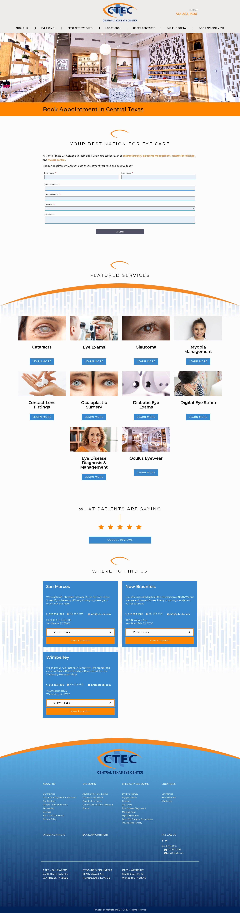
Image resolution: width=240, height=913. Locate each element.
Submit (120, 232)
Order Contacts (144, 28)
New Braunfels (169, 797)
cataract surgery (132, 155)
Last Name (127, 173)
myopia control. (57, 160)
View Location (80, 640)
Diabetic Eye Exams (92, 801)
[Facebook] (163, 840)
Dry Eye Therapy (130, 794)
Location (49, 205)
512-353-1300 (186, 14)
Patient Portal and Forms (55, 804)
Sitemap (47, 812)
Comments (50, 214)
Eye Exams (47, 28)
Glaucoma (127, 804)
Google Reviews (120, 540)
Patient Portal (177, 28)
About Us (22, 28)
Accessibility (49, 808)
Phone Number (52, 194)
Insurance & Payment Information (59, 797)
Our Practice (49, 794)
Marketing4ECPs (114, 910)
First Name (50, 173)
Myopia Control (129, 797)
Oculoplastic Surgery (132, 823)
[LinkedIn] (166, 840)
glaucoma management (156, 155)
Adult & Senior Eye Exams (95, 794)
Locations (112, 28)
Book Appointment (211, 28)
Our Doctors (49, 801)
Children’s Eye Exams (92, 797)
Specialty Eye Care (80, 28)
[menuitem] (22, 28)
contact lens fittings (182, 155)
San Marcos (167, 794)
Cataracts (126, 801)
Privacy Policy (49, 819)
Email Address (52, 184)
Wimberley (167, 801)
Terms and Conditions (53, 815)
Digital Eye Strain (130, 815)
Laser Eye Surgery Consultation (137, 819)
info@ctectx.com (101, 614)
